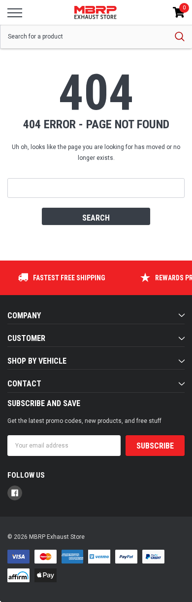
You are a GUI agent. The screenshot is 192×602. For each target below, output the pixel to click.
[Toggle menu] (14, 12)
